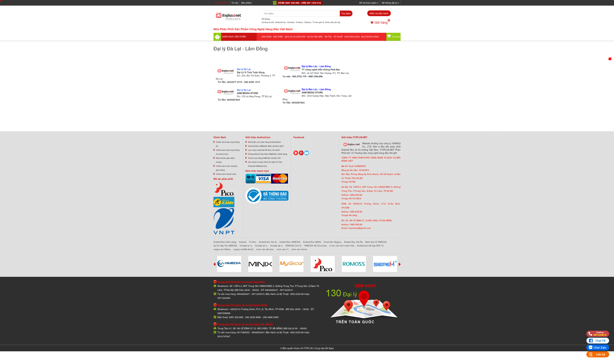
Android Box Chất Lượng (224, 241)
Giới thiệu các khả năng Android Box (264, 142)
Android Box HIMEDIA (289, 241)
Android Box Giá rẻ (267, 241)
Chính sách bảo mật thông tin (228, 144)
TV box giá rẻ (318, 22)
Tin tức (234, 2)
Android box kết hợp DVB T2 (370, 245)
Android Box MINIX (312, 241)
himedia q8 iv (276, 245)
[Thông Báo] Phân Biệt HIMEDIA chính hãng (267, 154)
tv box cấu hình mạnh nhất (341, 245)
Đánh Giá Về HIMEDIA (375, 241)
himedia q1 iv (246, 245)
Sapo (331, 348)
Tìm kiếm (346, 13)
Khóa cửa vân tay (332, 22)
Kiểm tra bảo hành (379, 13)
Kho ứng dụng (352, 37)
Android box (280, 22)
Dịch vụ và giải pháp (295, 37)
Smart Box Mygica (332, 241)
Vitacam (307, 22)
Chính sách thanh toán (226, 174)
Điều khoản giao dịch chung (225, 160)
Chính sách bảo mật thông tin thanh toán (228, 152)
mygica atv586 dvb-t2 (243, 249)
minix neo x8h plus (265, 249)
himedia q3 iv (261, 245)
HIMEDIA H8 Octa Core (315, 245)
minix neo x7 (282, 249)
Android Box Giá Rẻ (353, 241)
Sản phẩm (246, 2)
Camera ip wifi (267, 22)
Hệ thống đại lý (390, 2)
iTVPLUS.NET (221, 2)
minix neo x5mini (299, 249)
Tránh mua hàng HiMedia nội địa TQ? (264, 158)
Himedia (290, 22)
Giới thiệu (278, 37)
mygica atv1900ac (221, 249)
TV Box (252, 241)
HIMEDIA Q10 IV (293, 245)
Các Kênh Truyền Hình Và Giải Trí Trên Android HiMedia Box (265, 164)
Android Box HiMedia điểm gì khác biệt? (266, 146)
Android (242, 241)
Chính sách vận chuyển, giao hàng (227, 168)
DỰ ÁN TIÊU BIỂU (315, 37)
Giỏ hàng (381, 22)
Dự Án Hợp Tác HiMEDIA (225, 245)
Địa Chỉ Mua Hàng (370, 37)
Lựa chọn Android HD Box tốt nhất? (264, 150)
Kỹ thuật (338, 37)
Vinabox (299, 22)
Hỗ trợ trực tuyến (368, 2)
